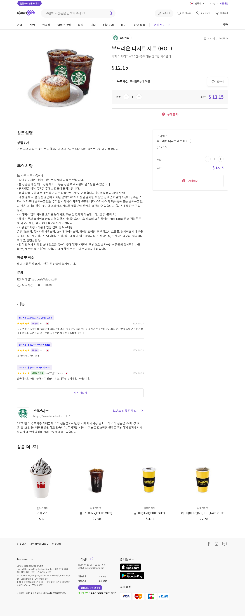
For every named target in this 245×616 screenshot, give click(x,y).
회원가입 (224, 3)
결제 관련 (102, 580)
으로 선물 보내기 (29, 3)
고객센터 (83, 559)
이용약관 (21, 544)
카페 (212, 38)
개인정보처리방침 (39, 544)
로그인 (212, 3)
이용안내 (57, 544)
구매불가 (172, 114)
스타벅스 (223, 38)
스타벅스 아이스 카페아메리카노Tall (34, 367)
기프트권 (102, 576)
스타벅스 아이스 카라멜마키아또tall (34, 344)
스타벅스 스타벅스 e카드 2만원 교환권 (35, 317)
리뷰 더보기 (80, 392)
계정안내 (82, 580)
